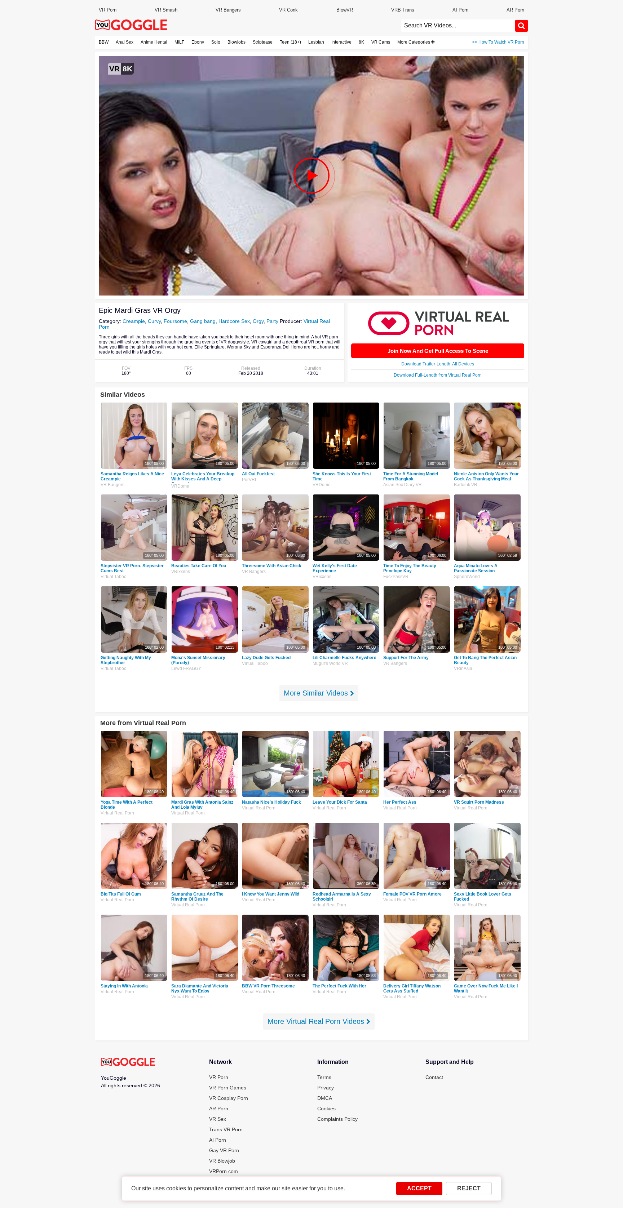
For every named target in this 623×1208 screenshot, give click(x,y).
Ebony (197, 42)
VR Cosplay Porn (228, 1098)
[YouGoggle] (128, 1062)
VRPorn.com (223, 1171)
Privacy (325, 1088)
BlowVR (344, 10)
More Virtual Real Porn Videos (317, 1021)
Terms (324, 1077)
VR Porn (107, 10)
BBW (104, 42)
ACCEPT (419, 1188)
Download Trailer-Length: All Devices (437, 364)
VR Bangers (228, 10)
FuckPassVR (395, 576)
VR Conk (288, 10)
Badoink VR (465, 484)
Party (272, 321)
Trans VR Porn (226, 1129)
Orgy (258, 321)
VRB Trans (402, 10)
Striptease (263, 42)
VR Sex (217, 1119)
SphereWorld (467, 576)
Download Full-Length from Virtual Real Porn (438, 375)
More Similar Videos (317, 693)
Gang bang (203, 321)
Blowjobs (236, 42)
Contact (434, 1077)
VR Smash (166, 10)
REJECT (469, 1188)
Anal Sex (124, 42)
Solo (215, 42)
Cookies (326, 1108)
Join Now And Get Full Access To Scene (438, 351)
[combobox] (458, 25)
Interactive (341, 42)
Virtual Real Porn (117, 813)
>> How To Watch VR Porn (498, 42)
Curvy (154, 321)
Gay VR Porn (224, 1150)
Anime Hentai (154, 42)
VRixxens (180, 571)
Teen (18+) (290, 42)
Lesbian (316, 42)
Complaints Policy (337, 1119)
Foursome (175, 321)
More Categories (414, 42)
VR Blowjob (222, 1161)
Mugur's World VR (330, 663)
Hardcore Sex (234, 321)
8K (361, 42)
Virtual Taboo (114, 576)
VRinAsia (463, 668)
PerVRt (249, 479)
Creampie (134, 321)
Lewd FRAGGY (186, 668)
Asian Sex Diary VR (402, 484)
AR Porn (515, 10)
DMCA (324, 1098)
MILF (179, 42)
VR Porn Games (227, 1088)
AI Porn (460, 10)
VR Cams (380, 42)
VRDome (180, 486)
